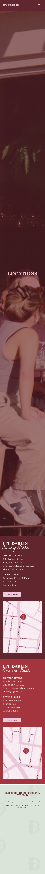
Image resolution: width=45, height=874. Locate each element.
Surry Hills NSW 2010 (13, 562)
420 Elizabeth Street (13, 559)
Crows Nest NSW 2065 (13, 685)
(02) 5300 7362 (17, 569)
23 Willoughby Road (13, 681)
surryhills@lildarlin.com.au (21, 566)
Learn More (12, 594)
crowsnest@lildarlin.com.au (22, 688)
